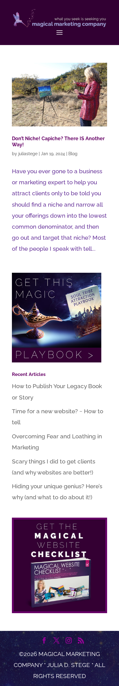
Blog (73, 153)
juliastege (28, 153)
